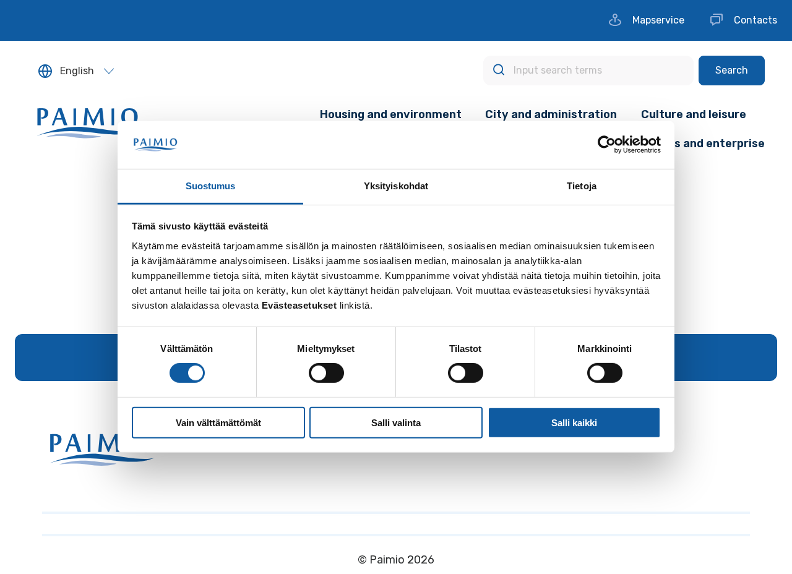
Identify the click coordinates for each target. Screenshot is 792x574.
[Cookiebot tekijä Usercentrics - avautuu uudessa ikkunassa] (607, 144)
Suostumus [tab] (211, 186)
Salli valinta (396, 422)
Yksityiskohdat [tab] (396, 186)
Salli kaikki (574, 422)
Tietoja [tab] (581, 186)
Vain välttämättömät (218, 422)
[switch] (326, 373)
